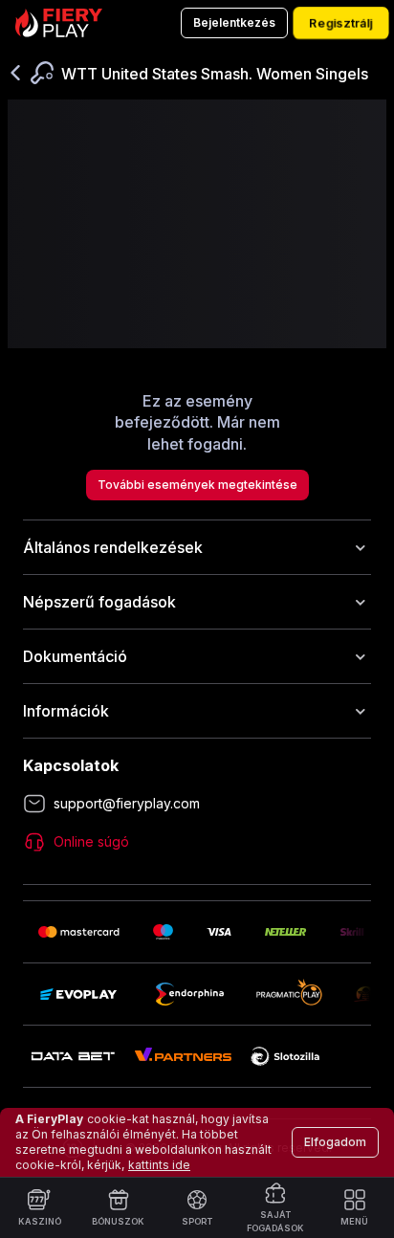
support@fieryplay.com (127, 803)
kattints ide (159, 1165)
